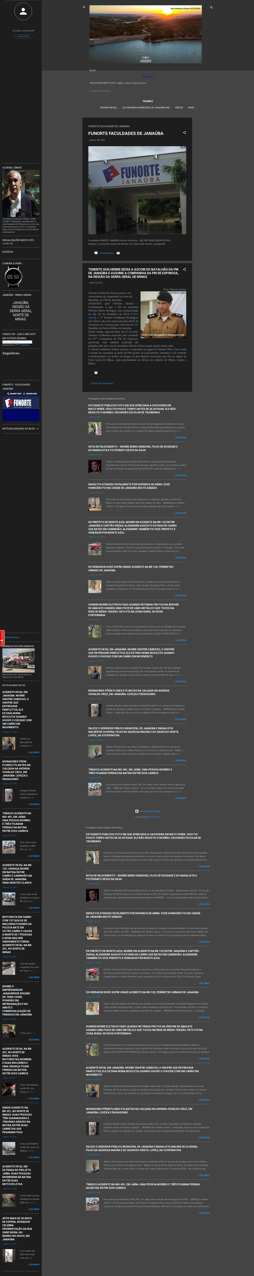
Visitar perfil (23, 37)
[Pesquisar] (211, 8)
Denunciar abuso (10, 637)
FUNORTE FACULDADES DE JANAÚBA (125, 133)
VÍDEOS (179, 107)
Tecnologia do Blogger (150, 811)
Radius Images (155, 817)
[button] (184, 133)
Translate (24, 345)
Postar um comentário (102, 383)
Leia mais (180, 437)
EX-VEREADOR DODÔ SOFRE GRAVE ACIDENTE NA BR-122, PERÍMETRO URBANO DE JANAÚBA (142, 992)
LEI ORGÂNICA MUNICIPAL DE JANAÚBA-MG (146, 107)
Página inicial (108, 107)
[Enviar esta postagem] (118, 254)
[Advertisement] (203, 162)
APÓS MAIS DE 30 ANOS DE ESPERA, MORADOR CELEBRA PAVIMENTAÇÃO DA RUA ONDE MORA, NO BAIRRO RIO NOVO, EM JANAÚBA (17, 1229)
